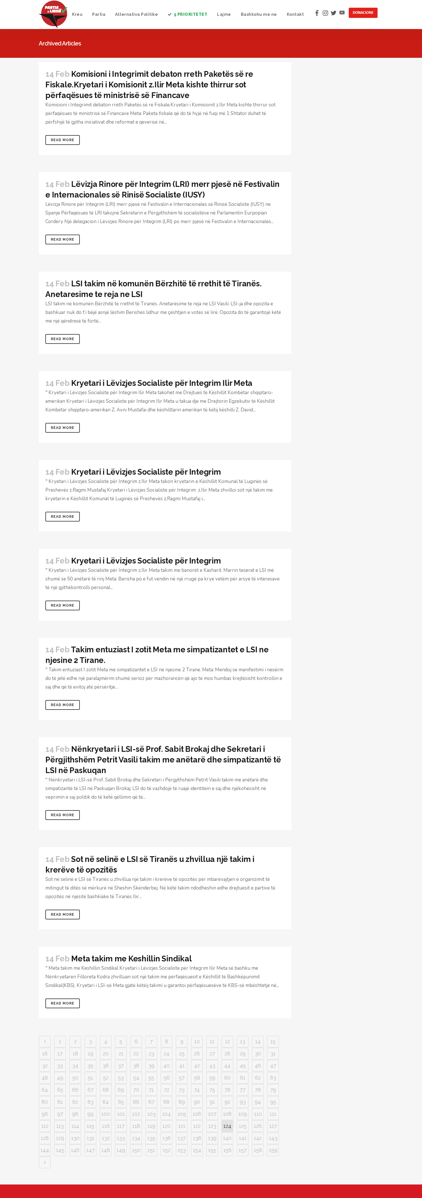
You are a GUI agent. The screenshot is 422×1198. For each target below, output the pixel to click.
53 (121, 1078)
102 (136, 1114)
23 (151, 1054)
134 (136, 1138)
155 (212, 1150)
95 (273, 1102)
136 (166, 1138)
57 (182, 1078)
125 (243, 1126)
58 (197, 1078)
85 (121, 1102)
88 (166, 1102)
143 (273, 1138)
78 (258, 1090)
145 (60, 1150)
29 (242, 1054)
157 (243, 1150)
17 (60, 1054)
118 (136, 1126)
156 (227, 1150)
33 (60, 1066)
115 (90, 1126)
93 (243, 1102)
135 (151, 1138)
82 (75, 1102)
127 (273, 1126)
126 (258, 1126)
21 (121, 1054)
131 (90, 1138)
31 (273, 1054)
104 (166, 1114)
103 (151, 1114)
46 (258, 1066)
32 (45, 1066)
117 (121, 1126)
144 (44, 1150)
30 (258, 1054)
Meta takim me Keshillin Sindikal (131, 958)
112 (45, 1126)
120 (166, 1126)
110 (258, 1114)
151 (151, 1150)
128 (45, 1138)
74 (197, 1090)
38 (136, 1066)
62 (258, 1078)
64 (45, 1090)
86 (136, 1102)
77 (242, 1090)
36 (106, 1066)
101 (121, 1114)
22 (136, 1054)
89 (182, 1102)
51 (90, 1078)
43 (212, 1066)
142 (258, 1138)
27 (212, 1054)
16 (45, 1054)
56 (167, 1078)
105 (182, 1114)
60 (227, 1078)
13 (242, 1041)
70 (136, 1090)
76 (227, 1090)
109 (242, 1114)
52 (106, 1078)
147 (90, 1150)
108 (227, 1114)
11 (212, 1041)
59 (212, 1078)
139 (212, 1138)
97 (60, 1114)
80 (45, 1102)
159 (273, 1150)
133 (121, 1138)
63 (273, 1078)
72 (166, 1090)
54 (136, 1078)
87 (151, 1102)
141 (243, 1138)
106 (197, 1114)
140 (227, 1138)
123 (212, 1126)
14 (258, 1041)
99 (90, 1114)
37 (121, 1066)
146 (75, 1150)
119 (151, 1126)
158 (258, 1150)
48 (45, 1078)
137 (182, 1138)
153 (182, 1150)
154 (197, 1150)
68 (105, 1090)
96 (45, 1114)
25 (182, 1054)
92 (227, 1102)
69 (121, 1090)
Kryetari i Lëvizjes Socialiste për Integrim (146, 471)
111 (273, 1114)
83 (91, 1102)
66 (75, 1090)
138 (197, 1138)
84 (105, 1102)
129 (60, 1138)
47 (273, 1066)
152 (167, 1150)
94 (258, 1102)
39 (151, 1066)
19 (90, 1054)
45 (243, 1066)
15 (273, 1041)
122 (197, 1126)
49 (60, 1078)
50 (75, 1078)
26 (197, 1054)
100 (105, 1114)
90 (197, 1102)
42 (197, 1066)
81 (60, 1102)
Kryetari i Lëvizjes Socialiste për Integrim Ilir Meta (161, 383)
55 (151, 1078)
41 (182, 1066)
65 (60, 1090)
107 (212, 1114)
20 (106, 1054)
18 (75, 1054)
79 (273, 1090)
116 (106, 1126)
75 (212, 1090)
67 (91, 1090)
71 (151, 1090)
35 (90, 1066)
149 (121, 1150)
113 (60, 1126)
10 (197, 1041)
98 (75, 1114)
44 (227, 1066)
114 (75, 1126)
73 (182, 1090)
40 (166, 1066)
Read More (62, 140)
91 (212, 1102)
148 (105, 1150)
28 (227, 1054)
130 (75, 1138)
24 (166, 1054)
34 (75, 1066)
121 (181, 1126)
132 (106, 1138)
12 (227, 1041)
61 (242, 1078)
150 (136, 1150)
